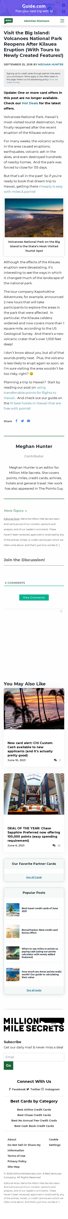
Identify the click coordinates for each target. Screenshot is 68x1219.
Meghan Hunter (50, 64)
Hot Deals (30, 103)
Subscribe (12, 1042)
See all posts (34, 990)
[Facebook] (16, 421)
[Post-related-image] (34, 708)
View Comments (34, 597)
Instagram (52, 1089)
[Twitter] (22, 421)
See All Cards (34, 877)
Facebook (19, 1089)
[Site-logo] (8, 21)
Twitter (35, 1089)
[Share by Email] (28, 421)
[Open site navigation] (62, 21)
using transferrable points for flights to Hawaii (30, 393)
